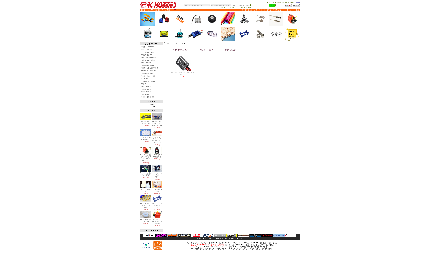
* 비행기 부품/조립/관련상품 (149, 68)
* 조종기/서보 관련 (147, 73)
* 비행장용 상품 (146, 89)
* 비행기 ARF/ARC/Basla (149, 47)
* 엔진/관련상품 (146, 63)
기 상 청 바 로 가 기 (151, 230)
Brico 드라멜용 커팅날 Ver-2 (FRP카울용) (145, 205)
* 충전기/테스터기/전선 (148, 76)
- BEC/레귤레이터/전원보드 (205, 50)
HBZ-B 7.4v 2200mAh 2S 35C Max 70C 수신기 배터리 (157, 140)
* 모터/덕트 (144, 78)
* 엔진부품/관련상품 (147, 65)
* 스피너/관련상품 (146, 49)
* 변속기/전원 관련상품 (148, 81)
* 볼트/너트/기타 (146, 92)
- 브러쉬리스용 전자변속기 (181, 50)
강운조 (275, 243)
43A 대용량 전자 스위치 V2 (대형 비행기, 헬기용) (157, 123)
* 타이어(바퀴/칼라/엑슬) (148, 57)
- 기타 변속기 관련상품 (228, 50)
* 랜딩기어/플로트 (146, 55)
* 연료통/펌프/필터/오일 (148, 71)
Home (167, 43)
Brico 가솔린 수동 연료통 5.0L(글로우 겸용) (157, 221)
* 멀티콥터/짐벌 (146, 94)
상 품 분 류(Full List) (151, 44)
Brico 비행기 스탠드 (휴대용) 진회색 (157, 205)
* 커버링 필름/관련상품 (148, 60)
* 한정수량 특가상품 (147, 97)
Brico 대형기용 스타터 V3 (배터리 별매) (157, 175)
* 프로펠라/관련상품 (147, 52)
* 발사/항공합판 (146, 86)
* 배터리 (143, 84)
